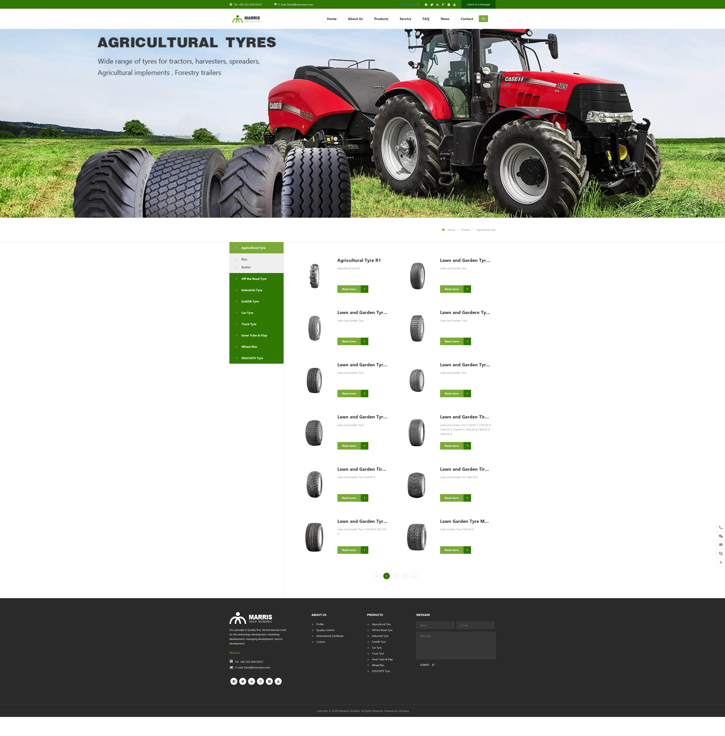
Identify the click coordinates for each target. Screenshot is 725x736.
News (445, 18)
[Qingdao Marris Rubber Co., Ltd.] (246, 19)
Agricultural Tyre (486, 229)
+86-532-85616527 (250, 4)
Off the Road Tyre (254, 279)
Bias (244, 259)
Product (465, 229)
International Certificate (329, 636)
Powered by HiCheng (396, 711)
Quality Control (325, 630)
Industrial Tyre (251, 290)
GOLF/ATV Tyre (252, 358)
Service (405, 18)
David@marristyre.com (300, 4)
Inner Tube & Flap (254, 335)
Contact (467, 18)
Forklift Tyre (250, 301)
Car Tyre (247, 313)
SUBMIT (424, 665)
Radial (246, 267)
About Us (355, 18)
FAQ (426, 18)
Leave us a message (478, 4)
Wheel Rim (249, 347)
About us (234, 652)
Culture (320, 641)
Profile (320, 624)
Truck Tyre (248, 324)
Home (332, 18)
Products (381, 18)
